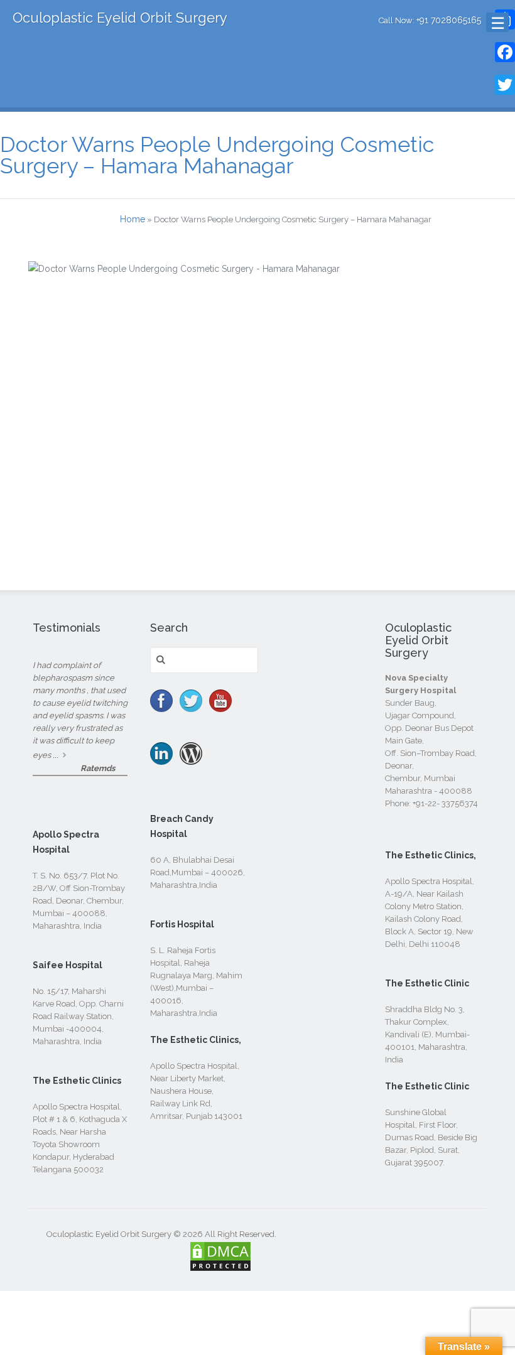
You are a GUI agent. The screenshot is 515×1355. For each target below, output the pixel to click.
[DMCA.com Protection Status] (220, 1265)
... (55, 755)
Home (132, 219)
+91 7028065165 (448, 20)
